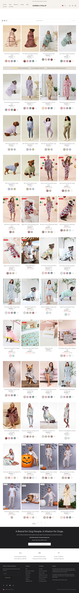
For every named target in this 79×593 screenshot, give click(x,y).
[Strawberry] (61, 108)
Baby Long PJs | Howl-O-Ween (48, 511)
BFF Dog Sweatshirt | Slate (11, 183)
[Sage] (14, 61)
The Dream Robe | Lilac (30, 102)
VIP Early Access (42, 579)
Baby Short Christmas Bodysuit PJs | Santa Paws (30, 225)
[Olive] (12, 149)
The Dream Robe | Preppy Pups (12, 307)
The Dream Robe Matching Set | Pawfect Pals (48, 390)
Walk (27, 4)
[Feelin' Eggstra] (71, 190)
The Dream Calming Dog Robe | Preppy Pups (67, 266)
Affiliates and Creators (43, 575)
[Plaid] (6, 61)
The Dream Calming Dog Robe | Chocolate (30, 54)
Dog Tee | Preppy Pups (30, 307)
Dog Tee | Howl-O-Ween (30, 472)
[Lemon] (43, 108)
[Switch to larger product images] (2, 20)
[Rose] (9, 61)
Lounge (22, 4)
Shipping (27, 579)
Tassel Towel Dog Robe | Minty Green (67, 307)
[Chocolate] (24, 61)
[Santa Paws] (47, 190)
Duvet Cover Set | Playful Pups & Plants (30, 349)
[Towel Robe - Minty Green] (65, 314)
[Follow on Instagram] (6, 585)
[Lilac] (12, 61)
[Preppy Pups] (70, 230)
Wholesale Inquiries (43, 581)
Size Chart (28, 575)
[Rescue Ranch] (43, 273)
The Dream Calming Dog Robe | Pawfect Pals (30, 390)
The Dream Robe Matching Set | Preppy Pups (67, 390)
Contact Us (28, 577)
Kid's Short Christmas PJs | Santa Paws (12, 225)
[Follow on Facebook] (3, 585)
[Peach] (67, 355)
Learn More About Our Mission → (39, 544)
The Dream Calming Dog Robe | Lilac (12, 103)
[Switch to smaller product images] (4, 20)
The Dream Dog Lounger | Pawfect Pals (67, 349)
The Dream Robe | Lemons (48, 102)
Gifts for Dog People (43, 570)
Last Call (5, 6)
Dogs (10, 4)
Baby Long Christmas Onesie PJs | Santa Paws (12, 266)
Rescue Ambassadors (43, 577)
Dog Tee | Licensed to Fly (49, 430)
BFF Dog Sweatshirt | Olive (30, 183)
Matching (16, 4)
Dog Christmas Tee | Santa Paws (67, 224)
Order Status (28, 573)
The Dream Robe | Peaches (67, 511)
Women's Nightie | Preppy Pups (48, 307)
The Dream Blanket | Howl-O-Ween (30, 511)
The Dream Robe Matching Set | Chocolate (12, 431)
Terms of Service (68, 589)
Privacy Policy (73, 589)
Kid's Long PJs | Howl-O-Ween (67, 472)
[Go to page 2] (45, 522)
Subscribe (7, 577)
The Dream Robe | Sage (48, 53)
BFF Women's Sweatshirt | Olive (67, 143)
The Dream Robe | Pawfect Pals (11, 389)
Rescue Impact (42, 573)
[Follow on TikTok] (13, 585)
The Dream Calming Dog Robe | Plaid (12, 54)
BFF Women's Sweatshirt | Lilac (48, 143)
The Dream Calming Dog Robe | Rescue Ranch (48, 266)
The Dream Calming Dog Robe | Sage (67, 54)
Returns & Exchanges (30, 570)
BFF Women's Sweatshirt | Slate (30, 143)
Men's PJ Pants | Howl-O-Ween (11, 511)
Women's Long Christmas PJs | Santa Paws (48, 225)
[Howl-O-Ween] (68, 190)
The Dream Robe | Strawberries (67, 102)
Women (4, 4)
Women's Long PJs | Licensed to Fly (30, 430)
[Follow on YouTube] (10, 585)
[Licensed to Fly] (46, 232)
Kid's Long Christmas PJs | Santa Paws (67, 184)
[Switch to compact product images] (6, 20)
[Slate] (14, 149)
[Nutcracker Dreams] (50, 190)
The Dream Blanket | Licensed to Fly (12, 472)
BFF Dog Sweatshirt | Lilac (12, 143)
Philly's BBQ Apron (30, 265)
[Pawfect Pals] (61, 355)
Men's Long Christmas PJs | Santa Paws (49, 184)
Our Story (11, 6)
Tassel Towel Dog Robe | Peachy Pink (12, 349)
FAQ (26, 568)
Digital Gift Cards (29, 581)
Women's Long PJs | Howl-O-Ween (48, 472)
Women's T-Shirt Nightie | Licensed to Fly (67, 431)
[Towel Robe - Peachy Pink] (68, 314)
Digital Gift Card (49, 348)
